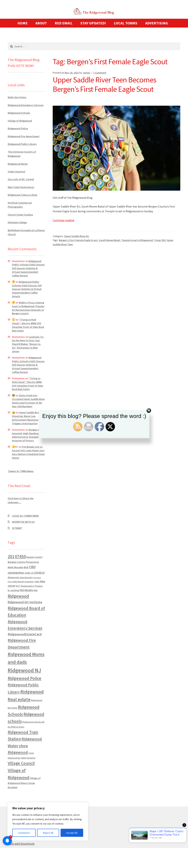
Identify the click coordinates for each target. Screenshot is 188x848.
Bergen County (34, 557)
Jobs (36, 581)
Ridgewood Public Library (22, 144)
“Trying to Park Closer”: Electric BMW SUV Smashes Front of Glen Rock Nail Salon (28, 325)
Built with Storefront (21, 843)
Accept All (71, 832)
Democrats (13, 577)
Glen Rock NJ (26, 577)
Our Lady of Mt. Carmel (21, 179)
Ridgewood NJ (24, 670)
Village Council (21, 763)
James (86, 72)
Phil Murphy (26, 590)
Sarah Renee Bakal (109, 240)
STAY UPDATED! (93, 23)
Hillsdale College (17, 222)
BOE (26, 567)
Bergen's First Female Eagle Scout (78, 240)
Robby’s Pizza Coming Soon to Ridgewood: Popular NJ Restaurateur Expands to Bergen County (28, 308)
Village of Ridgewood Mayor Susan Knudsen (24, 783)
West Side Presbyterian (21, 187)
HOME (22, 23)
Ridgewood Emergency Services (26, 105)
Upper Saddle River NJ (76, 236)
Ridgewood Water (18, 163)
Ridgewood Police (18, 128)
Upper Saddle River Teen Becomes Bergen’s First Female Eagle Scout (104, 84)
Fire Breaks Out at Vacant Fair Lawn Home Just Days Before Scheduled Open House (28, 452)
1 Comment (99, 72)
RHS (36, 590)
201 (11, 556)
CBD (32, 567)
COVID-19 (28, 573)
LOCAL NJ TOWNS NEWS (25, 515)
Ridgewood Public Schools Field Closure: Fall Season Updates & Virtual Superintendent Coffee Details (28, 268)
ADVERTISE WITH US (23, 521)
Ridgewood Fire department (23, 136)
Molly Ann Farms (17, 97)
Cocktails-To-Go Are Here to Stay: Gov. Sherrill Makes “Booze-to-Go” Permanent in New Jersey (28, 344)
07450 (20, 556)
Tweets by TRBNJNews (21, 471)
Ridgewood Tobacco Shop (22, 194)
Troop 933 (159, 240)
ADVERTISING (156, 23)
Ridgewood (18, 596)
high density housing (23, 581)
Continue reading (63, 220)
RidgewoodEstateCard (25, 634)
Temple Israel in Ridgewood (137, 240)
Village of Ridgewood (20, 120)
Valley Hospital (16, 171)
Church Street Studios (20, 214)
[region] (47, 821)
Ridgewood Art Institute (25, 602)
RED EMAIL (64, 23)
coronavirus (16, 573)
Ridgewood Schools (19, 112)
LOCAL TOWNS (125, 23)
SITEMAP (17, 528)
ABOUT (41, 23)
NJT (18, 586)
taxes (31, 753)
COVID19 (39, 572)
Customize (24, 832)
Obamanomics (27, 586)
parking (15, 590)
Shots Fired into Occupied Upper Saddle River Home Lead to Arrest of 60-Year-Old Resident (28, 401)
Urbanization (14, 757)
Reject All (48, 832)
